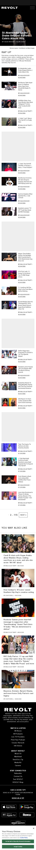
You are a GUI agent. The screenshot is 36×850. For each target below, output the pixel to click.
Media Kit (17, 762)
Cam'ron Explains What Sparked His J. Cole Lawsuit (25, 195)
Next (22, 515)
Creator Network (18, 743)
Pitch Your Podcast (18, 740)
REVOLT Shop (18, 782)
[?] (9, 71)
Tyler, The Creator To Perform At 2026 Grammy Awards (24, 446)
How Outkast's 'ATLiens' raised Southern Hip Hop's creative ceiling (19, 591)
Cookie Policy (24, 837)
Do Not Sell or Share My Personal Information (18, 841)
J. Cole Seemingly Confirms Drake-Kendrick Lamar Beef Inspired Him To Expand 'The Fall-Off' (25, 462)
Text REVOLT (18, 779)
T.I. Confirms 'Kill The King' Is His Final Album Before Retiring (25, 289)
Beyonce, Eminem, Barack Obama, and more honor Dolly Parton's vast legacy (18, 693)
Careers (18, 765)
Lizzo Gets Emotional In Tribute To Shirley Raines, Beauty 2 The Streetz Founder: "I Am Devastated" (25, 496)
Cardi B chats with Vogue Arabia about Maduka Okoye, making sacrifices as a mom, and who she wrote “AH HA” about (18, 559)
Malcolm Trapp (26, 111)
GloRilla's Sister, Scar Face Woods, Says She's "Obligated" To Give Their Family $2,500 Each (25, 104)
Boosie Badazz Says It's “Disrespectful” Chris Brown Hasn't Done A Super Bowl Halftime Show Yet (25, 305)
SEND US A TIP (18, 798)
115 (15, 515)
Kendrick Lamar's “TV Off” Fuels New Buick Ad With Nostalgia (24, 210)
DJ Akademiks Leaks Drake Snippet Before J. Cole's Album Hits (25, 70)
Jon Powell (9, 595)
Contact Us (18, 776)
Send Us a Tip (18, 759)
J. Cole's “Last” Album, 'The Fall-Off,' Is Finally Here (25, 120)
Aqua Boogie (9, 41)
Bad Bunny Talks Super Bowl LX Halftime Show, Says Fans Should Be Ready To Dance (25, 86)
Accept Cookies (18, 846)
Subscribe (18, 773)
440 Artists (18, 746)
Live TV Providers (18, 737)
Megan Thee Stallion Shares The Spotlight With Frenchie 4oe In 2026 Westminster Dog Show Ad (25, 257)
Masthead (18, 757)
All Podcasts (18, 734)
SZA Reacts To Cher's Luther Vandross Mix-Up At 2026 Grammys (25, 400)
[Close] (33, 828)
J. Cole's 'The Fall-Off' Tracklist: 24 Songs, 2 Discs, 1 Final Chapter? (25, 165)
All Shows (18, 731)
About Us (18, 754)
